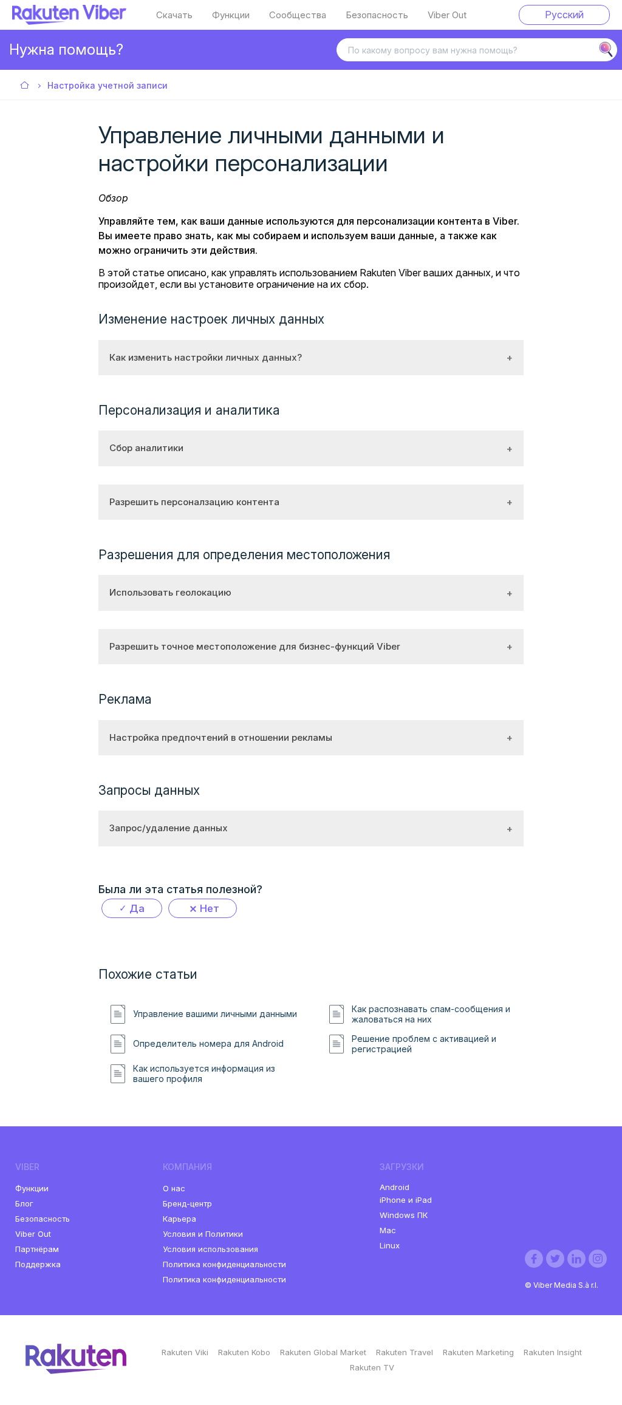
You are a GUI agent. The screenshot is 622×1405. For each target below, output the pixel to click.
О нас (174, 1188)
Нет (209, 908)
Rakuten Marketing (478, 1352)
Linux (390, 1245)
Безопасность (377, 15)
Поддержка (38, 1264)
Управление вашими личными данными (215, 1014)
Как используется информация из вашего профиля (204, 1074)
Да (137, 908)
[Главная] (69, 21)
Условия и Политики (203, 1234)
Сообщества (297, 15)
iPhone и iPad (406, 1200)
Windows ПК (404, 1215)
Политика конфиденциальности (224, 1264)
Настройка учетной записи (107, 85)
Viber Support (25, 86)
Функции (231, 15)
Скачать (174, 15)
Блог (24, 1203)
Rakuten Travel (404, 1352)
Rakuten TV (372, 1367)
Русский (564, 15)
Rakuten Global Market (323, 1352)
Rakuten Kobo (244, 1352)
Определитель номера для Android (208, 1044)
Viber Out (447, 15)
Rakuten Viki (185, 1352)
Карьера (179, 1218)
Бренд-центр (187, 1203)
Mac (388, 1230)
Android (394, 1187)
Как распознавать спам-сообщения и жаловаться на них (431, 1014)
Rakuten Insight (553, 1352)
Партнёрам (37, 1249)
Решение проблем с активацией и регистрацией (424, 1044)
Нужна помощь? (66, 49)
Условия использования (210, 1249)
